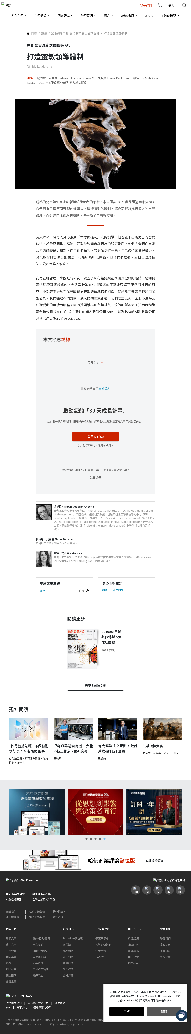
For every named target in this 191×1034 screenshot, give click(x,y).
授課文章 (165, 957)
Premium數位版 (73, 938)
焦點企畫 (11, 981)
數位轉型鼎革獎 (41, 894)
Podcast (101, 957)
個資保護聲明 (37, 911)
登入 (171, 5)
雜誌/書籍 (133, 950)
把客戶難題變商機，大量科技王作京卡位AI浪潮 (73, 748)
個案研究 (11, 969)
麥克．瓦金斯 (171, 753)
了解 (127, 1011)
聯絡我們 (165, 938)
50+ (8, 1007)
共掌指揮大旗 (153, 745)
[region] (95, 812)
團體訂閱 (68, 963)
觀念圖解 (11, 975)
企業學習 (101, 950)
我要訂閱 (146, 5)
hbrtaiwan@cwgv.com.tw (70, 1024)
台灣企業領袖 (40, 969)
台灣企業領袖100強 (43, 899)
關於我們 (11, 911)
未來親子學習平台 (38, 1003)
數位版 (67, 944)
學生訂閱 (68, 969)
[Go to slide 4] (100, 839)
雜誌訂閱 (133, 944)
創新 (104, 589)
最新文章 (11, 938)
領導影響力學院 (42, 1007)
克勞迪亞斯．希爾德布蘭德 (24, 758)
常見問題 (165, 944)
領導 (30, 78)
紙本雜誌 (68, 950)
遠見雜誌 (60, 1003)
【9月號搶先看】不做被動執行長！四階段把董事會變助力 (28, 748)
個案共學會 (102, 938)
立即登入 (104, 388)
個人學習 (11, 957)
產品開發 (118, 589)
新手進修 (38, 963)
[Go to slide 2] (91, 839)
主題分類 (11, 950)
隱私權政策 (12, 917)
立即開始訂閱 (155, 860)
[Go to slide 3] (95, 839)
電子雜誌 (68, 957)
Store (149, 15)
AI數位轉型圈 (13, 899)
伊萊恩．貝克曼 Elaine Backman (107, 78)
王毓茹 (57, 758)
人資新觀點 (39, 957)
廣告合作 (58, 917)
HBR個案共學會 (15, 894)
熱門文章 (11, 944)
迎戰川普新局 (40, 950)
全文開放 (38, 944)
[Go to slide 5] (104, 839)
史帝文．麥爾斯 (152, 753)
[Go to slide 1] (86, 839)
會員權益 (165, 950)
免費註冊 (95, 477)
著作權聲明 (59, 911)
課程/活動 (133, 938)
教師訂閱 (68, 975)
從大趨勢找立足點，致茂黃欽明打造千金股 (117, 748)
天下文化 (22, 1007)
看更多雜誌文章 (95, 685)
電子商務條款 (37, 917)
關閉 (164, 1011)
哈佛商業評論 (14, 1003)
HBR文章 (133, 957)
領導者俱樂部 (103, 944)
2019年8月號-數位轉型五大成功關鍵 (63, 82)
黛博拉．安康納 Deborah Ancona (59, 78)
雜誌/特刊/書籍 (41, 938)
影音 (8, 963)
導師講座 (38, 975)
